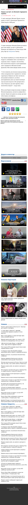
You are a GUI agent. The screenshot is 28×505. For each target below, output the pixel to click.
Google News (16, 100)
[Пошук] (25, 6)
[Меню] (2, 1)
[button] (25, 27)
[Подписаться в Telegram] (25, 100)
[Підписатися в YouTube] (5, 102)
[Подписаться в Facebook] (22, 100)
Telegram (14, 157)
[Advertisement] (14, 138)
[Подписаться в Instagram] (2, 102)
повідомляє (12, 51)
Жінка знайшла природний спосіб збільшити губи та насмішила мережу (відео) (12, 122)
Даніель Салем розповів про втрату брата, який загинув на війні (13, 118)
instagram (19, 157)
